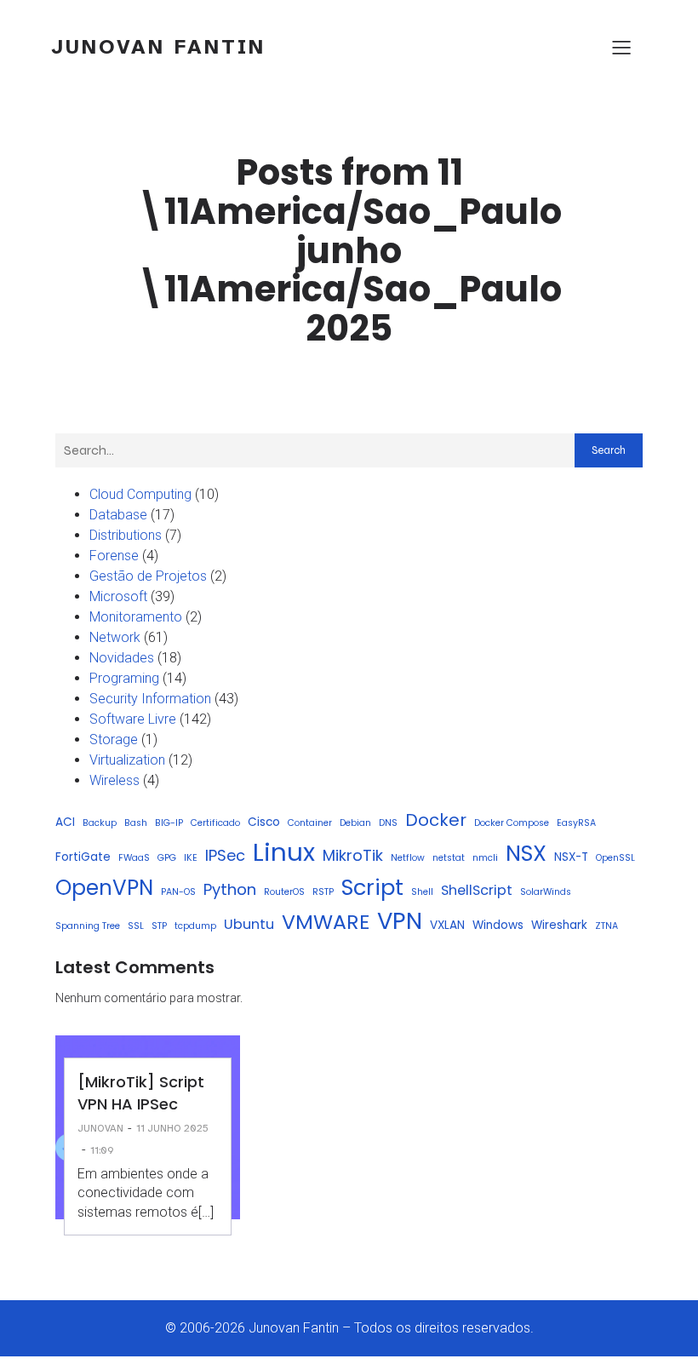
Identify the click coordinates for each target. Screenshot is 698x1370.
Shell (422, 892)
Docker (435, 820)
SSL (136, 926)
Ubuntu (249, 924)
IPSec (225, 855)
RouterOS (284, 892)
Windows (498, 925)
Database (118, 515)
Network (114, 637)
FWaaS (134, 857)
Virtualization (127, 760)
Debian (355, 823)
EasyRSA (576, 823)
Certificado (215, 823)
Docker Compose (511, 823)
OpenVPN (104, 888)
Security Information (150, 699)
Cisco (264, 822)
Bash (135, 823)
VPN (399, 920)
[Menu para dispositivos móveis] (621, 47)
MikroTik (353, 855)
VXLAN (447, 925)
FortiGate (83, 857)
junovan (100, 1128)
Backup (100, 823)
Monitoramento (135, 617)
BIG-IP (169, 823)
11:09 (102, 1150)
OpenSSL (615, 857)
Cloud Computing (140, 494)
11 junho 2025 (172, 1128)
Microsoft (118, 596)
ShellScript (476, 890)
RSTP (323, 892)
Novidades (121, 658)
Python (229, 889)
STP (159, 926)
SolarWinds (545, 892)
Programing (124, 678)
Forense (114, 555)
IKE (190, 857)
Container (310, 823)
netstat (448, 857)
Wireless (114, 780)
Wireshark (559, 925)
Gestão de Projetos (148, 576)
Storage (113, 739)
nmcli (485, 857)
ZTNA (606, 926)
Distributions (125, 535)
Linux (284, 851)
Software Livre (132, 719)
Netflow (408, 857)
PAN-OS (178, 892)
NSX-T (571, 857)
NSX (526, 853)
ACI (65, 822)
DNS (388, 823)
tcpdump (195, 926)
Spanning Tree (87, 926)
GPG (166, 857)
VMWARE (325, 922)
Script (372, 887)
